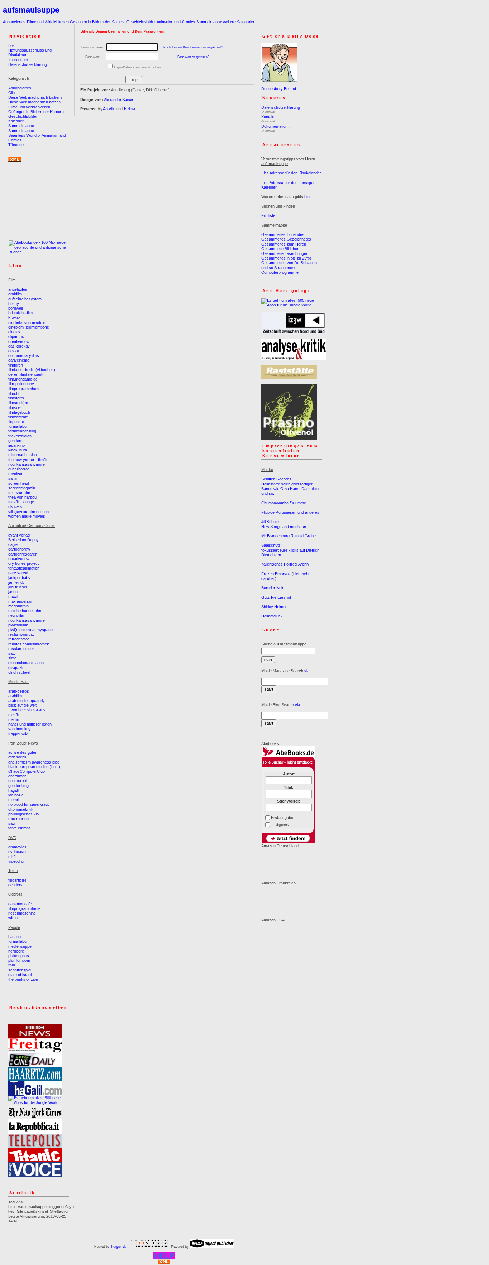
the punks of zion (23, 979)
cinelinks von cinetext (26, 322)
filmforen (15, 365)
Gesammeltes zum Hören (283, 244)
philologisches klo (23, 814)
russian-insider (21, 648)
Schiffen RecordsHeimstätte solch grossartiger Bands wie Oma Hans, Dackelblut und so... (290, 486)
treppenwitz (18, 733)
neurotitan (16, 615)
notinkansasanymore (26, 464)
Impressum (18, 60)
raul (11, 965)
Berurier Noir (272, 588)
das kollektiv (19, 346)
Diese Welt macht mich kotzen (34, 102)
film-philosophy (21, 384)
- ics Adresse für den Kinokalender (291, 173)
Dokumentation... (276, 126)
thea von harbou (22, 497)
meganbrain (18, 606)
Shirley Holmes (274, 607)
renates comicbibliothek (28, 644)
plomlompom (19, 960)
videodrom (17, 861)
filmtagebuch (19, 412)
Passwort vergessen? (193, 57)
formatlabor (18, 426)
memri (13, 719)
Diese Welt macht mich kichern (35, 97)
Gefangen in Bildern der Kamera (97, 22)
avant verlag (19, 535)
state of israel (20, 975)
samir (13, 478)
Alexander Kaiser (119, 99)
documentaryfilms (23, 355)
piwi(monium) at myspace (30, 629)
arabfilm (15, 294)
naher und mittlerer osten (30, 724)
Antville (109, 109)
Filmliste (268, 215)
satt (11, 653)
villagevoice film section (28, 511)
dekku (13, 351)
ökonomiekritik (20, 809)
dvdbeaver (17, 851)
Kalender (16, 121)
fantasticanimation (23, 568)
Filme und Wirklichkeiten (48, 22)
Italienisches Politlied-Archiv (285, 564)
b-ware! (14, 318)
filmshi (13, 393)
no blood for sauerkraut (28, 804)
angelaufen (17, 289)
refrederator (18, 639)
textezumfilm (19, 492)
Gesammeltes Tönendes (282, 234)
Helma (129, 109)
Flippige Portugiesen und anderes (290, 512)
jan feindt (16, 582)
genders (15, 440)
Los (11, 45)
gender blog (18, 786)
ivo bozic (16, 795)
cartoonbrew (19, 549)
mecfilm (14, 715)
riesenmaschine (22, 913)
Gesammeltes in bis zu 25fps (286, 258)
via (306, 671)
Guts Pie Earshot (276, 597)
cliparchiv (16, 336)
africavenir (17, 757)
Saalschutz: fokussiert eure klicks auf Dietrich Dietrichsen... (290, 550)
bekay (13, 303)
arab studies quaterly (26, 700)
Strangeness (285, 268)
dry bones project (23, 563)
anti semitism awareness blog (33, 762)
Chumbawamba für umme (283, 503)
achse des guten (22, 752)
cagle (13, 544)
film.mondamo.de (23, 379)
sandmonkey (19, 729)
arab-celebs (18, 691)
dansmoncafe (20, 904)
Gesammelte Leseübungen (284, 253)
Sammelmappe (209, 22)
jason (13, 592)
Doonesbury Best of (278, 89)
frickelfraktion (20, 436)
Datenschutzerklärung (27, 64)
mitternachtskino (22, 454)
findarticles (17, 880)
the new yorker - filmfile (28, 459)
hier (307, 196)
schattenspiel (19, 970)
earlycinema (18, 360)
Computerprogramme (280, 272)
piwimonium (18, 625)
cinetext (15, 332)
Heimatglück (272, 616)
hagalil (13, 790)
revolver (15, 473)
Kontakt (268, 117)
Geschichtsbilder (141, 22)
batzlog (14, 937)
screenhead (18, 483)
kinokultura (17, 450)
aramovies (17, 847)
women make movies (26, 516)
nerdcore (16, 951)
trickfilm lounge (21, 502)
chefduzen (17, 776)
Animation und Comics (175, 22)
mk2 (12, 856)
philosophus (18, 956)
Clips (12, 93)
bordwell (15, 308)
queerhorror (18, 469)
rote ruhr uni (18, 818)
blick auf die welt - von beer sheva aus (26, 707)
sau (11, 823)
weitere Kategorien (239, 22)
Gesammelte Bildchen (280, 249)
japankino (16, 445)
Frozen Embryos (276, 574)
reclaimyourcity (21, 634)
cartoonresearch (22, 554)
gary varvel (18, 573)
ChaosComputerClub (26, 771)
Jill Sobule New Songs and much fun (283, 523)
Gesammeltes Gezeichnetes (286, 239)
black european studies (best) (34, 767)
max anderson (20, 601)
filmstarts (16, 398)
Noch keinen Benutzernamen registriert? (193, 47)
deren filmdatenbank (25, 374)
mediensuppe (20, 946)
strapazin (16, 667)
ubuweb (15, 507)
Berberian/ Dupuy (23, 540)
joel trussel (17, 587)
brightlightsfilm (20, 313)
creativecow (18, 341)
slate (12, 658)
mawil (13, 596)
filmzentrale (18, 417)
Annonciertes (14, 22)
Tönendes (17, 144)
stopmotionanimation (26, 662)
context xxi (17, 781)
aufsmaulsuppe (31, 9)
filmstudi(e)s (18, 403)
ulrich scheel (19, 672)
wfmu (13, 918)
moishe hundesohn (24, 611)
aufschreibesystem (25, 299)
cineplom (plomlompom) (28, 327)
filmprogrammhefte (24, 389)
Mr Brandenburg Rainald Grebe (288, 536)
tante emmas (19, 828)
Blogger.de (118, 1247)
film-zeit (14, 407)
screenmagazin (21, 488)
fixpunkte (16, 422)
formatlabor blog (22, 431)
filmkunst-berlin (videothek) (31, 370)
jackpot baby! (20, 578)
